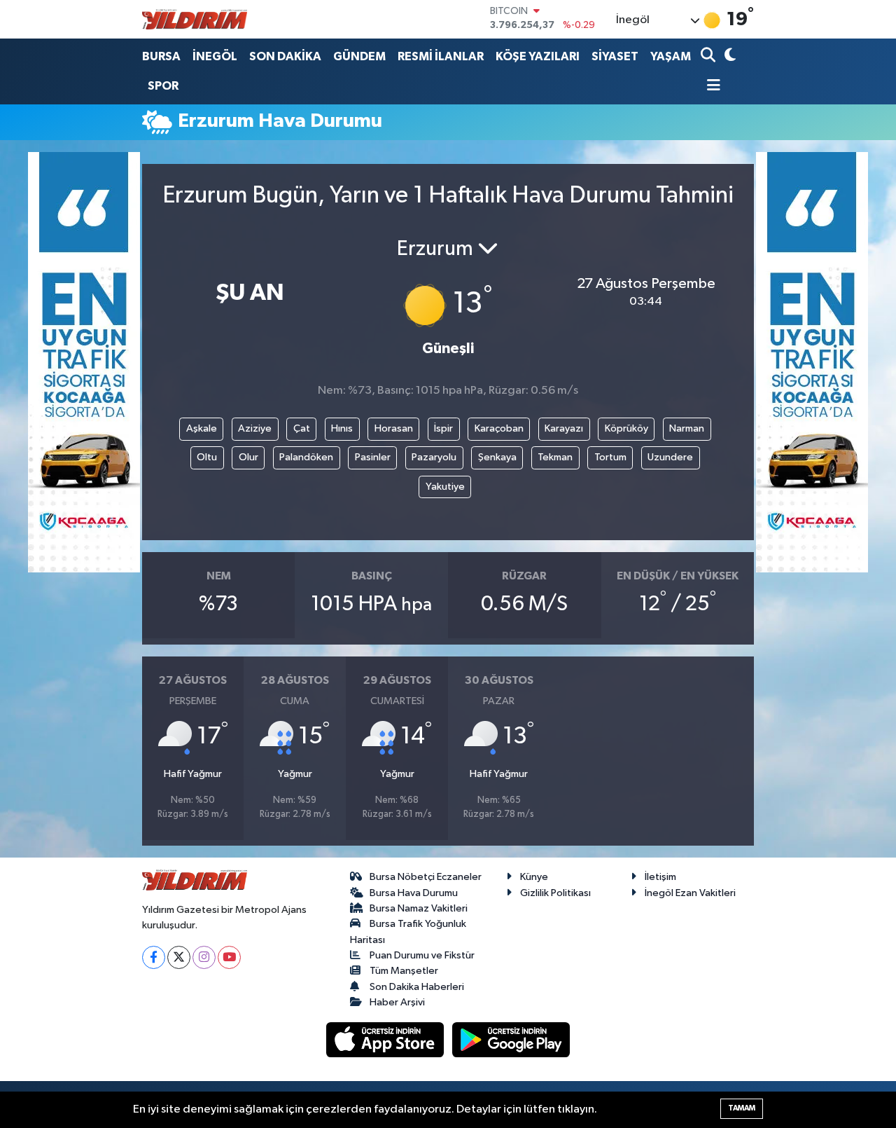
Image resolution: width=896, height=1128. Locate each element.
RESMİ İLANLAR (441, 56)
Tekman (555, 457)
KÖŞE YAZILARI (538, 56)
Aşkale (201, 428)
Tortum (610, 457)
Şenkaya (497, 457)
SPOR (163, 86)
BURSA (161, 56)
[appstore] (386, 1039)
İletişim (660, 877)
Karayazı (564, 428)
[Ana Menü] (710, 86)
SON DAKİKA (285, 56)
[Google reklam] (84, 362)
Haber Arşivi (397, 1002)
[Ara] (709, 56)
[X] (178, 957)
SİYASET (615, 56)
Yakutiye (445, 486)
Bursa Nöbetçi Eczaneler (426, 877)
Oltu (207, 457)
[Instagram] (204, 957)
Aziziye (255, 428)
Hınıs (342, 428)
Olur (248, 457)
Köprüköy (626, 428)
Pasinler (373, 457)
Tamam (741, 1108)
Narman (686, 428)
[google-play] (511, 1039)
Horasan (393, 428)
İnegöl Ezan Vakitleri (690, 893)
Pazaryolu (434, 457)
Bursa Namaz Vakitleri (419, 908)
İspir (443, 428)
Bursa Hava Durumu (414, 893)
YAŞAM (670, 56)
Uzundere (670, 457)
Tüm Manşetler (404, 970)
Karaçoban (499, 428)
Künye (534, 877)
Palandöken (306, 457)
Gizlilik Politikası (555, 893)
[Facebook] (153, 957)
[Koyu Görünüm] (728, 56)
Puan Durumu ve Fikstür (422, 955)
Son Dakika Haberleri (417, 987)
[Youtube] (229, 957)
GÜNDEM (359, 56)
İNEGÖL (214, 56)
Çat (301, 428)
